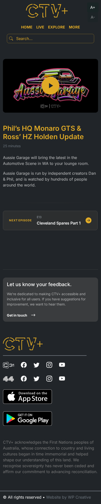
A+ (92, 7)
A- (93, 17)
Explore (56, 27)
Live (40, 27)
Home (26, 27)
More (74, 27)
